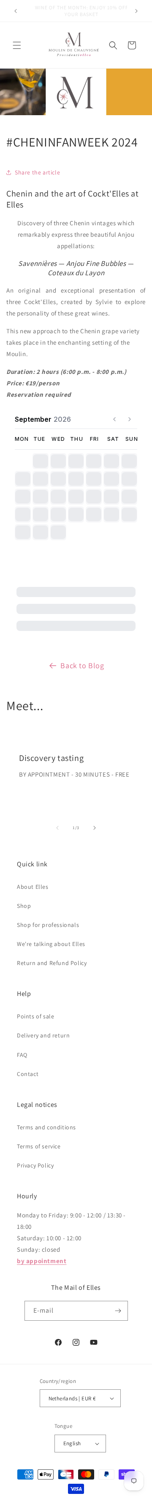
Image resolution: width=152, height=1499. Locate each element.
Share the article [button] (37, 172)
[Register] (118, 1311)
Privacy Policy (35, 1165)
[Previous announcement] (15, 11)
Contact (27, 1074)
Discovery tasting (51, 757)
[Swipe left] (57, 828)
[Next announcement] (136, 11)
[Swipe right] (94, 828)
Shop (24, 906)
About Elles (33, 887)
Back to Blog (82, 665)
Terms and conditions (46, 1127)
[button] (17, 45)
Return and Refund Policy (52, 963)
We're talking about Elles (51, 944)
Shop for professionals (48, 925)
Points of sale (35, 1016)
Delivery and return (43, 1035)
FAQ (22, 1055)
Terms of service (39, 1146)
